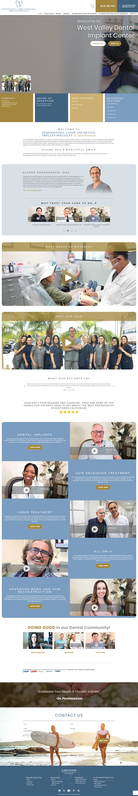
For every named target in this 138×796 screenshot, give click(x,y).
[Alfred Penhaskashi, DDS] (19, 6)
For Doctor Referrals (36, 736)
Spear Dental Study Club (100, 785)
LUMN (77, 794)
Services (58, 13)
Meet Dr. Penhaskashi (57, 781)
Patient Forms (75, 108)
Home (40, 13)
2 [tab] (67, 231)
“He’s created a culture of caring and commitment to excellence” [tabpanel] (41, 225)
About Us (115, 43)
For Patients (27, 736)
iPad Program (110, 107)
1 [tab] (63, 231)
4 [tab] (75, 231)
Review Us (53, 785)
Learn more (74, 101)
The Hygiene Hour (111, 117)
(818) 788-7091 (6, 101)
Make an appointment (77, 104)
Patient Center (48, 13)
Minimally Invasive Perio (34, 777)
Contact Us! (98, 43)
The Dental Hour (111, 114)
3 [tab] (71, 231)
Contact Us (133, 13)
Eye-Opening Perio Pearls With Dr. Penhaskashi (113, 13)
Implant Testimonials (80, 779)
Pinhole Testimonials (80, 781)
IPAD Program (97, 783)
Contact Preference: (28, 731)
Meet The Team (56, 783)
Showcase (66, 13)
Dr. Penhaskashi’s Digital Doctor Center (84, 13)
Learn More (35, 447)
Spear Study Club (111, 110)
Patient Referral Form (112, 103)
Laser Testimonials (80, 783)
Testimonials (79, 777)
